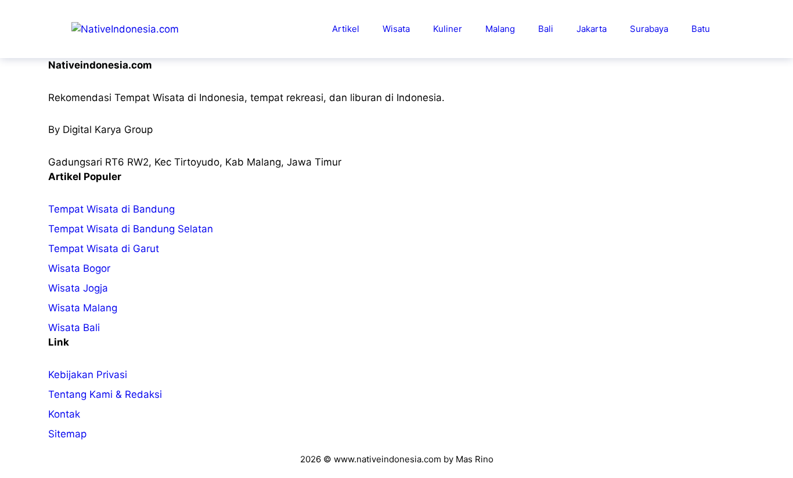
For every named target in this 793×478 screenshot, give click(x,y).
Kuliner (447, 28)
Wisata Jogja (78, 288)
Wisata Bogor (79, 268)
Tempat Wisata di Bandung (111, 209)
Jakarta (591, 28)
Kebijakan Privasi (87, 374)
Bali (545, 28)
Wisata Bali (74, 327)
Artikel (345, 28)
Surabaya (649, 28)
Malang (500, 28)
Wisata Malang (82, 308)
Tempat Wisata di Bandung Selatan (130, 229)
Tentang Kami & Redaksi (105, 394)
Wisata (396, 28)
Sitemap (67, 434)
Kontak (64, 414)
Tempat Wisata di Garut (103, 248)
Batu (700, 28)
